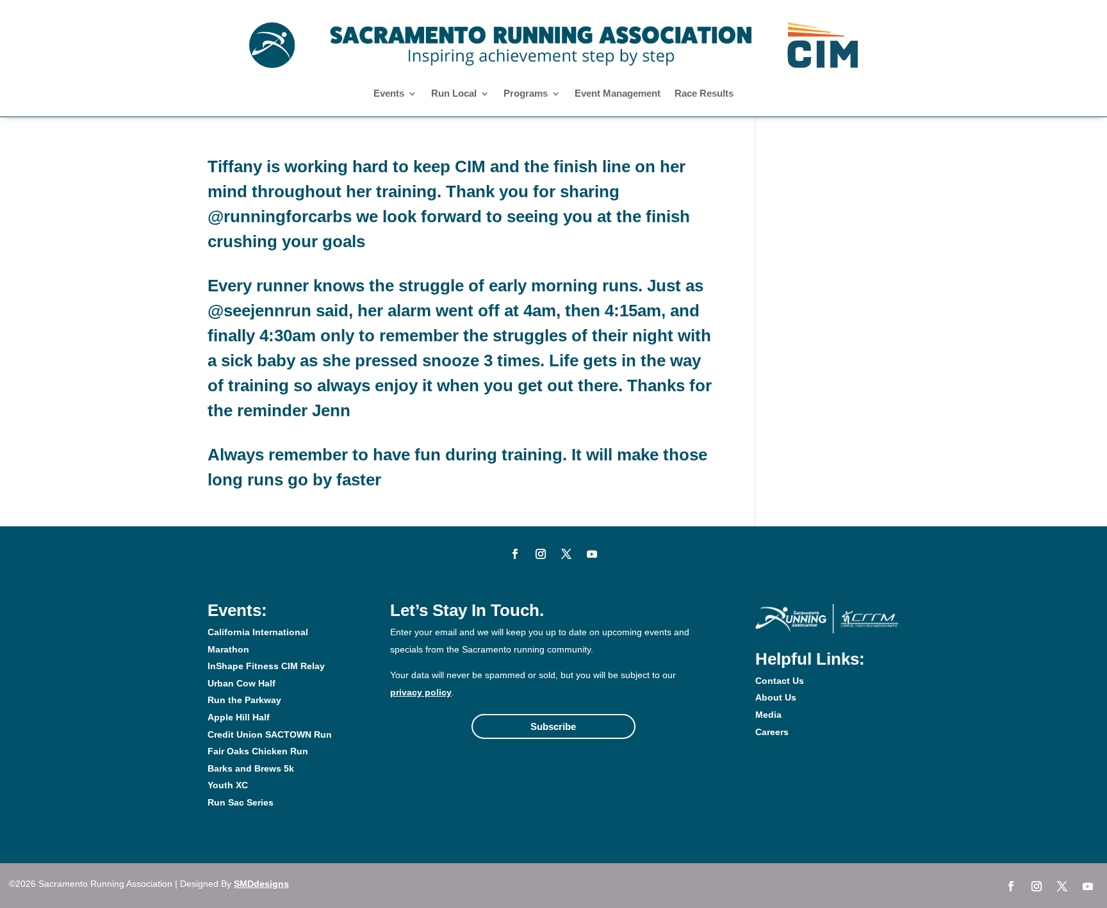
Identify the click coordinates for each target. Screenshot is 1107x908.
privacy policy (421, 692)
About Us (775, 697)
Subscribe (553, 726)
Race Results (704, 94)
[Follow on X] (566, 554)
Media (768, 714)
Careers (772, 732)
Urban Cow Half (241, 683)
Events (388, 94)
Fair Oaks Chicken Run (258, 751)
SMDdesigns (261, 884)
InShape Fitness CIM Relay (266, 666)
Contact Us (779, 681)
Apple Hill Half (239, 717)
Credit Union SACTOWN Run (270, 734)
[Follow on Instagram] (540, 554)
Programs (526, 94)
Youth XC (228, 785)
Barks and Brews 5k (251, 768)
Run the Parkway (244, 700)
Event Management (617, 94)
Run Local (454, 94)
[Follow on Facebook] (515, 554)
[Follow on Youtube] (592, 554)
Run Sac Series (241, 802)
